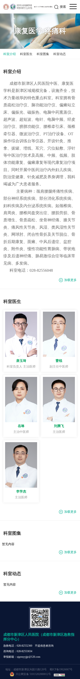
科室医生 (26, 54)
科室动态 (59, 54)
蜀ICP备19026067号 (61, 669)
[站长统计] (60, 674)
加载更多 (70, 280)
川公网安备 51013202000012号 (33, 674)
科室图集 (43, 54)
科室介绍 (9, 54)
